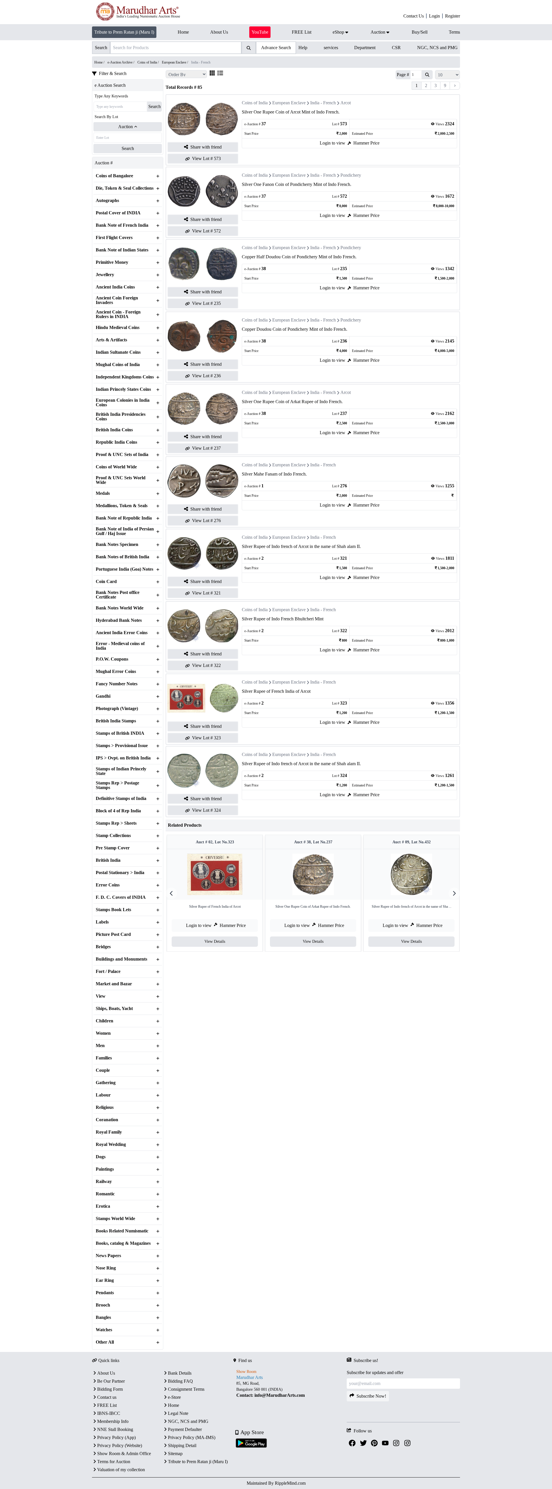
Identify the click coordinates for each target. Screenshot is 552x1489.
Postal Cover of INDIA (118, 213)
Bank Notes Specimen (117, 544)
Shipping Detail (182, 1445)
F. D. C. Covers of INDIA (121, 897)
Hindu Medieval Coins (117, 327)
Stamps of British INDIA (120, 733)
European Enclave (289, 102)
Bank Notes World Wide (119, 608)
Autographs (107, 200)
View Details (214, 941)
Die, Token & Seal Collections (125, 188)
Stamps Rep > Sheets (116, 823)
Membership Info (113, 1421)
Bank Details (179, 1373)
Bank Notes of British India (122, 557)
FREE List (107, 1405)
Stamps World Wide (115, 1218)
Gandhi (103, 696)
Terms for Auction (113, 1461)
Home (173, 1405)
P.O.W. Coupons (112, 659)
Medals (103, 493)
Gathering (106, 1082)
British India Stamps (116, 721)
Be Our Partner (111, 1381)
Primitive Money (112, 262)
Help (302, 47)
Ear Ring (105, 1280)
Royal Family (109, 1132)
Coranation (107, 1119)
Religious (105, 1107)
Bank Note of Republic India (124, 518)
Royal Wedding (111, 1144)
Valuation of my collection (121, 1469)
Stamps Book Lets (113, 909)
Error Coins (108, 885)
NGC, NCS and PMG (437, 47)
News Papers (108, 1255)
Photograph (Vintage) (117, 708)
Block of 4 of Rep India (118, 811)
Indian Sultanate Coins (118, 352)
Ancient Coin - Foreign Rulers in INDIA (118, 314)
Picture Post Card (113, 934)
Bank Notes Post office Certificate (117, 594)
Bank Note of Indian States (122, 250)
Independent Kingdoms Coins (125, 377)
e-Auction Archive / (121, 62)
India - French (323, 102)
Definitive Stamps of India (121, 798)
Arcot (345, 102)
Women (103, 1033)
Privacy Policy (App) (116, 1437)
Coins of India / (148, 62)
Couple (103, 1070)
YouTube (260, 32)
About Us (106, 1373)
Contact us (106, 1397)
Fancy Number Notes (116, 684)
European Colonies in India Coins (123, 402)
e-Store (174, 1397)
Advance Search (276, 47)
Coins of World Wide (116, 467)
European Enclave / (175, 62)
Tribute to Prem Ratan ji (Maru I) (124, 32)
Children (104, 1021)
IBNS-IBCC (108, 1413)
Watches (104, 1330)
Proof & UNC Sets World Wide (120, 480)
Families (104, 1058)
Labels (102, 922)
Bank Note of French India (122, 225)
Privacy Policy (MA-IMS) (191, 1437)
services (331, 47)
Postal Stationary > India (120, 872)
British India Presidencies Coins (120, 416)
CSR (396, 47)
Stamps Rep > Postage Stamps (117, 785)
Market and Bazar (114, 984)
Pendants (105, 1292)
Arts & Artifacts (111, 340)
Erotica (103, 1206)
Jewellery (105, 274)
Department (364, 47)
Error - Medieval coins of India (120, 646)
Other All (105, 1342)
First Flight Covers (114, 237)
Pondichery (350, 175)
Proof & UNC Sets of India (122, 454)
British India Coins (114, 430)
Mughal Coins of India (118, 364)
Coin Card (106, 581)
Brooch (103, 1305)
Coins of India (255, 102)
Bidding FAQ (180, 1381)
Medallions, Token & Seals (121, 505)
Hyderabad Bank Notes (119, 620)
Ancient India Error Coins (121, 632)
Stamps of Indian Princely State (121, 771)
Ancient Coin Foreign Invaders (117, 300)
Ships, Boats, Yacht (114, 1008)
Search (154, 106)
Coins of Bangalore (114, 176)
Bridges (103, 946)
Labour (103, 1095)
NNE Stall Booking (115, 1429)
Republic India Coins (116, 442)
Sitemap (175, 1453)
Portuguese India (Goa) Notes (124, 569)
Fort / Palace (108, 971)
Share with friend (206, 147)
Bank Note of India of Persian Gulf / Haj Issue (125, 531)
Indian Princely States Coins (123, 389)
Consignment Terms (186, 1389)
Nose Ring (106, 1268)
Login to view (332, 143)
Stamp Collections (113, 835)
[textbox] (290, 1389)
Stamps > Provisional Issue (122, 745)
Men (100, 1045)
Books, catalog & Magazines (123, 1243)
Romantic (105, 1194)
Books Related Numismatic (122, 1231)
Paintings (105, 1169)
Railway (104, 1181)
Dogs (101, 1157)
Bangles (103, 1317)
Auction (125, 126)
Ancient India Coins (115, 287)
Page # (403, 74)
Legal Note (178, 1413)
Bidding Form (110, 1389)
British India (108, 860)
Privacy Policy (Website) (119, 1445)
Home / (99, 62)
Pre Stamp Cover (113, 848)
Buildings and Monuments (121, 959)
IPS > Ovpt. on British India (123, 758)
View (101, 996)
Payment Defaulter (185, 1429)
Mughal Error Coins (116, 671)
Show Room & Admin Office (124, 1453)
